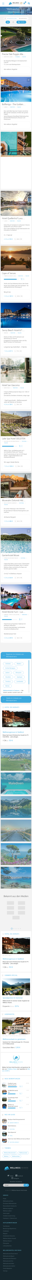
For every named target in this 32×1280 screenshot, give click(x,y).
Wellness (6, 1156)
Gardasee (19, 677)
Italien (24, 56)
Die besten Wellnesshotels (9, 1203)
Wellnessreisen (16, 1156)
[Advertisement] (16, 173)
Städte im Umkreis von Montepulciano (14, 699)
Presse (4, 1198)
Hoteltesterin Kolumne (9, 1236)
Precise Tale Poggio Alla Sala (14, 54)
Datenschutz (13, 1218)
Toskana (17, 56)
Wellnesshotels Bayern (8, 1256)
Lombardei (20, 681)
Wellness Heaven (7, 1241)
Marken (19, 663)
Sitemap (5, 1271)
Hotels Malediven (7, 1268)
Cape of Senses (9, 273)
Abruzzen (18, 672)
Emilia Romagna (10, 668)
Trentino (15, 387)
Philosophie (6, 1243)
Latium (7, 672)
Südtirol (24, 441)
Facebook (20, 1176)
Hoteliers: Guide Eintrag (9, 1216)
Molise (7, 686)
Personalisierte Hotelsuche (10, 1206)
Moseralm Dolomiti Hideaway (15, 500)
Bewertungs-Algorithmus (9, 1228)
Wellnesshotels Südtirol (9, 1266)
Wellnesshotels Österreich (9, 1258)
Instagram (16, 1178)
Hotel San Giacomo (11, 385)
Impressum (6, 1218)
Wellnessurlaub (23, 1153)
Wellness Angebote (8, 1208)
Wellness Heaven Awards (9, 1238)
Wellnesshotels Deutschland (10, 1253)
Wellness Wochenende (10, 1153)
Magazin (5, 1233)
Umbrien (8, 663)
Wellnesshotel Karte (8, 1201)
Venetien (12, 107)
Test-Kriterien (6, 1226)
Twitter (11, 1176)
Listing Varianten (7, 1246)
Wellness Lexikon (7, 1211)
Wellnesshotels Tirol (8, 1261)
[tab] (16, 655)
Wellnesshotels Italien (8, 1263)
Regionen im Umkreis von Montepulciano (15, 655)
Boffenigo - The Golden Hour (15, 104)
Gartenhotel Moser (10, 555)
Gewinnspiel (6, 1213)
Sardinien (24, 614)
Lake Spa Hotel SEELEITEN (13, 438)
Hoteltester (6, 1231)
